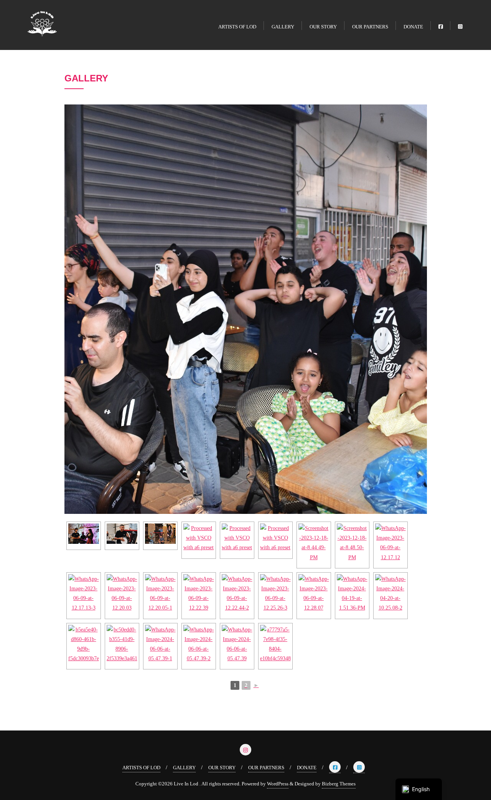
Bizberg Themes (339, 784)
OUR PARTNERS (266, 767)
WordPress (277, 784)
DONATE (306, 767)
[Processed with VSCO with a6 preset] (83, 533)
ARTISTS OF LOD (141, 767)
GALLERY (184, 767)
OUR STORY (222, 767)
